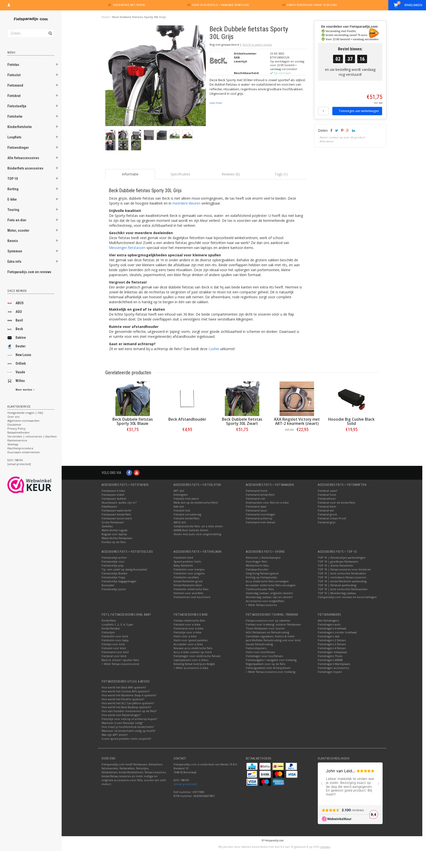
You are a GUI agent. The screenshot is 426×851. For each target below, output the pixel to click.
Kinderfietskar (111, 628)
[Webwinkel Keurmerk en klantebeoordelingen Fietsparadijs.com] (38, 485)
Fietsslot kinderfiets (186, 518)
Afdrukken (327, 141)
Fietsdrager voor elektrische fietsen (197, 656)
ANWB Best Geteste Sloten (191, 530)
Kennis (12, 241)
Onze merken (17, 291)
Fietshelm (14, 116)
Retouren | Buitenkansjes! (263, 557)
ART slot (179, 490)
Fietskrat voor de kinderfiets (336, 502)
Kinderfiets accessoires (25, 168)
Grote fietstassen (113, 522)
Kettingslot (181, 494)
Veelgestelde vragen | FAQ (25, 413)
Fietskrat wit (326, 510)
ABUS (20, 303)
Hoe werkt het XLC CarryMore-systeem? (128, 703)
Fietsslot (13, 75)
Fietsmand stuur (256, 510)
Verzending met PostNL (129, 5)
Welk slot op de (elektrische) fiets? (196, 502)
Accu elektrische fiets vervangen (267, 581)
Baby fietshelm (183, 565)
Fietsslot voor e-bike (187, 624)
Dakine (21, 338)
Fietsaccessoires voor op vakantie (268, 620)
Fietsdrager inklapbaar (332, 652)
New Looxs (23, 355)
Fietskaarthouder (257, 569)
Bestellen (132, 440)
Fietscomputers (256, 648)
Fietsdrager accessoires (333, 668)
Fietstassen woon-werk (117, 518)
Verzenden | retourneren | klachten (32, 436)
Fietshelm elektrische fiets (191, 589)
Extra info (14, 262)
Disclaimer (14, 424)
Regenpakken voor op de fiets (265, 664)
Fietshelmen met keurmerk (192, 597)
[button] (57, 65)
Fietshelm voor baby (115, 640)
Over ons (13, 416)
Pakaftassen (109, 506)
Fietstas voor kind (113, 644)
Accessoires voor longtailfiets (265, 601)
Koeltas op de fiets (114, 542)
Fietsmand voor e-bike (188, 628)
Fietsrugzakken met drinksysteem (268, 668)
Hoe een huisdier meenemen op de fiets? (129, 711)
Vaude (20, 372)
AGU (19, 312)
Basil (19, 320)
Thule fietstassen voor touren (265, 628)
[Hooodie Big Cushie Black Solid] (351, 398)
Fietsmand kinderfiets (260, 494)
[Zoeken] (50, 30)
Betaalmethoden (18, 432)
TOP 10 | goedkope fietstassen (338, 561)
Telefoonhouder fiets (260, 589)
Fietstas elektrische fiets (189, 620)
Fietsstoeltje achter (114, 557)
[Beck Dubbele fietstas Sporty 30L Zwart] (242, 398)
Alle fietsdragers (328, 620)
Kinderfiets (109, 620)
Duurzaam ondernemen (23, 452)
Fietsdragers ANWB (330, 660)
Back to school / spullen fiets (120, 660)
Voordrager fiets (256, 561)
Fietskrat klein (327, 506)
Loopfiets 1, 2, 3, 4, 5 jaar (117, 624)
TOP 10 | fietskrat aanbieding (337, 585)
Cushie (214, 348)
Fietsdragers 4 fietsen (332, 648)
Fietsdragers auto (329, 624)
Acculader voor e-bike (188, 644)
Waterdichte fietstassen (117, 538)
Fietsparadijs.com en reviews (29, 272)
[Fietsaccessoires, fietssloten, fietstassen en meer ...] (31, 18)
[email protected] (185, 784)
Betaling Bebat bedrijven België (194, 664)
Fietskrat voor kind (114, 656)
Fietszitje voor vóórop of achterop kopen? (129, 719)
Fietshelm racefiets (186, 577)
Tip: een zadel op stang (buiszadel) (124, 569)
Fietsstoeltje (16, 106)
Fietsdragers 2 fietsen (332, 640)
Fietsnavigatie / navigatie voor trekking (271, 660)
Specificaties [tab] (180, 174)
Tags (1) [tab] (281, 174)
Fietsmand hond (256, 490)
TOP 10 (12, 179)
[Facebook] (129, 472)
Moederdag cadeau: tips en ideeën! (269, 597)
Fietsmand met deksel (260, 522)
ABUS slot (180, 522)
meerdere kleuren (186, 203)
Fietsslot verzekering (187, 514)
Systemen (14, 251)
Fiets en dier (16, 220)
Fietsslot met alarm (186, 498)
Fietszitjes (108, 632)
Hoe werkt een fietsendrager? (121, 715)
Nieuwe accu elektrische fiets (193, 648)
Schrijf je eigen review (257, 44)
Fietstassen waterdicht (116, 510)
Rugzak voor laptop (114, 534)
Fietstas (13, 65)
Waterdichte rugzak (114, 530)
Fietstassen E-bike (113, 490)
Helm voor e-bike (185, 636)
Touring (13, 210)
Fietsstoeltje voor (113, 561)
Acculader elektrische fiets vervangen (271, 585)
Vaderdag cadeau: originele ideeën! (269, 593)
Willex (20, 381)
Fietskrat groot (327, 514)
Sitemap (12, 444)
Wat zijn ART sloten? (115, 735)
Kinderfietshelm (19, 127)
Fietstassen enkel (113, 494)
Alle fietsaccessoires (23, 158)
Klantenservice (17, 440)
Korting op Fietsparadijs (261, 577)
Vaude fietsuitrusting (259, 644)
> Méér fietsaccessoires (261, 605)
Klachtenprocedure (20, 448)
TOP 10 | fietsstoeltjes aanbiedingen (342, 557)
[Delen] (331, 130)
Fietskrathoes (327, 498)
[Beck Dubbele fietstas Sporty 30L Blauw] (132, 398)
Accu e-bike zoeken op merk (193, 652)
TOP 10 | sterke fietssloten (335, 565)
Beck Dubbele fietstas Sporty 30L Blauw (132, 421)
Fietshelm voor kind (115, 636)
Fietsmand (15, 85)
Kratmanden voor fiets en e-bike (267, 502)
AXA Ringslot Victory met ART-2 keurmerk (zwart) (297, 421)
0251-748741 (15, 460)
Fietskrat (13, 96)
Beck (19, 329)
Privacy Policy (16, 428)
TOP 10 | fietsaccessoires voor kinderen (344, 569)
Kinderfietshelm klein (188, 585)
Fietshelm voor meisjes (189, 569)
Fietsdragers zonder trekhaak (337, 632)
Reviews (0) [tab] (231, 174)
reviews (325, 847)
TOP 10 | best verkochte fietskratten (342, 573)
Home (106, 17)
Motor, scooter (18, 230)
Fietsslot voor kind (114, 648)
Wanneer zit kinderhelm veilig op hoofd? (128, 731)
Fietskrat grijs (326, 522)
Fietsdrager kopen (330, 672)
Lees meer (216, 103)
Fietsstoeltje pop (113, 565)
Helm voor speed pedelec (191, 640)
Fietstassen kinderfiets (116, 514)
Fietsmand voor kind (115, 652)
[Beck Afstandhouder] (187, 398)
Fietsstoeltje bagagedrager (119, 581)
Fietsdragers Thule (330, 656)
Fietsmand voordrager (260, 514)
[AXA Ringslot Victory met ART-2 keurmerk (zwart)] (296, 398)
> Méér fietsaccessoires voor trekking (270, 672)
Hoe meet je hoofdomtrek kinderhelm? (128, 727)
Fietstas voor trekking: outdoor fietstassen (273, 624)
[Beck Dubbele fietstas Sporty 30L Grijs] (155, 77)
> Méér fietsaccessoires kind (120, 664)
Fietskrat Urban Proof (332, 518)
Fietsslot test (182, 510)
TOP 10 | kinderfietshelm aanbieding (342, 581)
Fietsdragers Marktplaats (334, 664)
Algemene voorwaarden (23, 420)
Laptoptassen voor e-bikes (191, 660)
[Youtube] (136, 472)
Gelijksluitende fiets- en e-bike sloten (198, 526)
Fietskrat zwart (327, 490)
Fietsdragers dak (328, 636)
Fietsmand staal (256, 506)
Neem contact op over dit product (342, 137)
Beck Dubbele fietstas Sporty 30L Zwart (242, 421)
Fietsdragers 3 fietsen (332, 644)
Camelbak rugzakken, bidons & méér (270, 636)
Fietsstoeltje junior (114, 589)
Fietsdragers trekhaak (332, 628)
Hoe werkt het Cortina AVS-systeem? (126, 691)
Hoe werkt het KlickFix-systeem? (123, 699)
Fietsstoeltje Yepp (113, 577)
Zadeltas (107, 526)
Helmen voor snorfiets (188, 593)
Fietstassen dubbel (114, 498)
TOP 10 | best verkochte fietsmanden (343, 589)
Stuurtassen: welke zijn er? (119, 502)
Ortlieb (21, 363)
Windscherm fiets (257, 565)
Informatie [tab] (130, 174)
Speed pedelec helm (187, 561)
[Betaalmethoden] (252, 766)
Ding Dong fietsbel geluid (262, 573)
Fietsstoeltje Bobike (114, 573)
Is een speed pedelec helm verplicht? (126, 738)
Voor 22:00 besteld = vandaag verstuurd (220, 5)
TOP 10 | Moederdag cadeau (337, 593)
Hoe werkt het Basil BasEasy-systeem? (126, 707)
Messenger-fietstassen (127, 247)
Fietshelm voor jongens (189, 573)
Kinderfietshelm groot (188, 581)
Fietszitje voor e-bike (187, 632)
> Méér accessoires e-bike (191, 668)
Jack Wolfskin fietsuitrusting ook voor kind (273, 640)
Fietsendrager (18, 148)
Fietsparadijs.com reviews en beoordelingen (347, 597)
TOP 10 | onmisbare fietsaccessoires (342, 577)
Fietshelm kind (183, 557)
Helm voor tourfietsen (260, 652)
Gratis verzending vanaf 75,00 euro (312, 5)
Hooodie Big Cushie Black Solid (351, 421)
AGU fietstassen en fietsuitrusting (267, 632)
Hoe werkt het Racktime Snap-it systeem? (129, 695)
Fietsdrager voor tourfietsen (264, 656)
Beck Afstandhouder (187, 419)
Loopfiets (14, 137)
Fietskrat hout (327, 494)
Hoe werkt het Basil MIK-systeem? (124, 687)
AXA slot (179, 506)
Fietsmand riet (255, 498)
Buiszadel (108, 585)
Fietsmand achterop (259, 518)
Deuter (21, 346)
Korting (12, 189)
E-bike (12, 199)
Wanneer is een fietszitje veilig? (122, 723)
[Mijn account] (8, 4)
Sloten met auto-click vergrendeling (197, 534)
